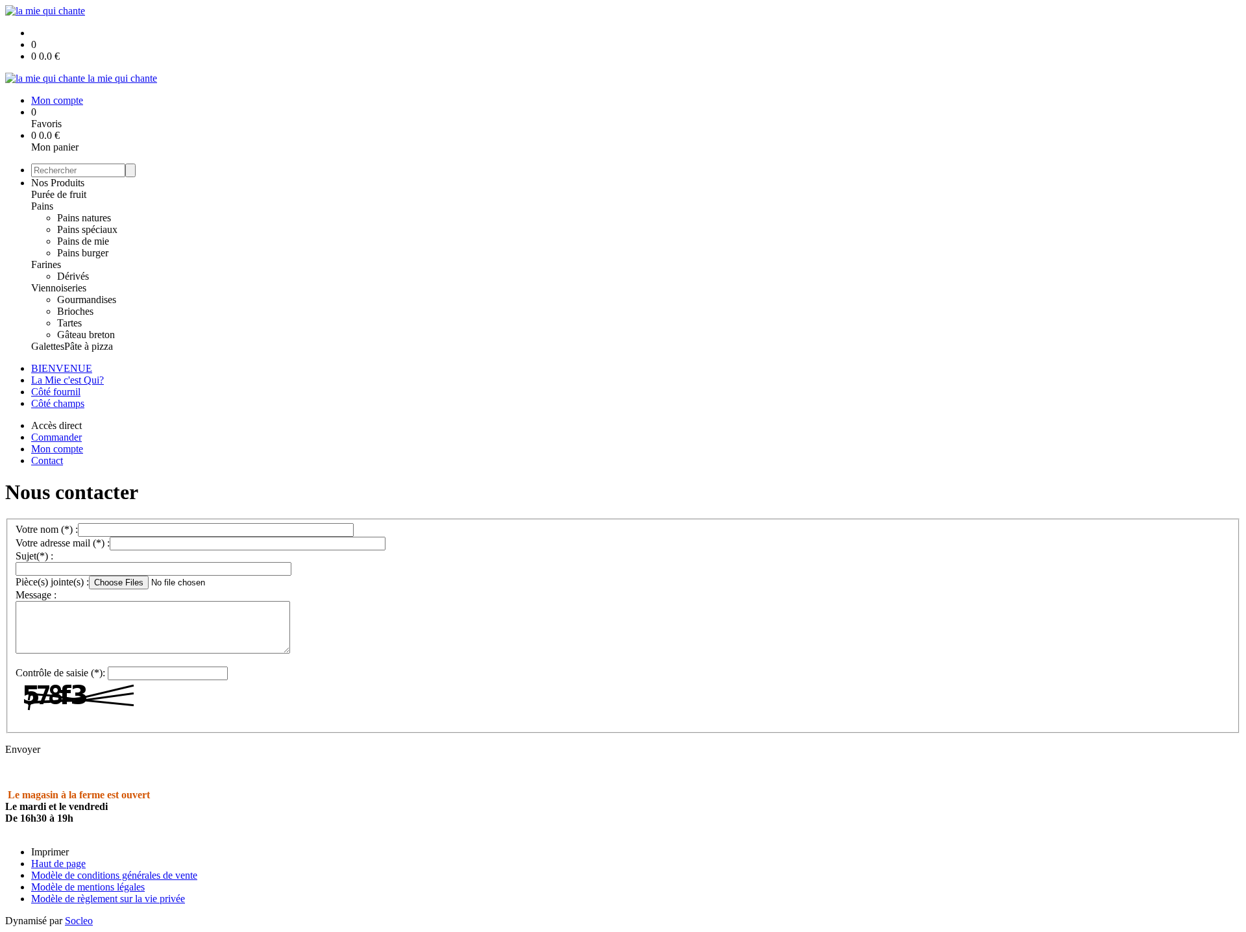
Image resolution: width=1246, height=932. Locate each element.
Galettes (47, 346)
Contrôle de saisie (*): (60, 672)
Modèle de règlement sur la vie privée (108, 898)
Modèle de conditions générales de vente (114, 875)
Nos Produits (57, 182)
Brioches (75, 311)
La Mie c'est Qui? (67, 380)
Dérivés (73, 276)
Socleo (79, 920)
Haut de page (58, 863)
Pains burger (82, 252)
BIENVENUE (61, 368)
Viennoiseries (58, 287)
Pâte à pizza (88, 346)
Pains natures (84, 217)
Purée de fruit (58, 194)
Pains (42, 206)
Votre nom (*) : (47, 529)
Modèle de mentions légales (88, 886)
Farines (46, 264)
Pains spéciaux (87, 229)
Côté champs (57, 403)
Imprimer (50, 851)
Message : (36, 594)
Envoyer (22, 749)
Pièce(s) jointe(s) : (52, 581)
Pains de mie (83, 241)
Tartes (69, 322)
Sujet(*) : (34, 555)
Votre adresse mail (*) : (63, 542)
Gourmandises (86, 299)
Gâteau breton (86, 334)
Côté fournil (55, 391)
